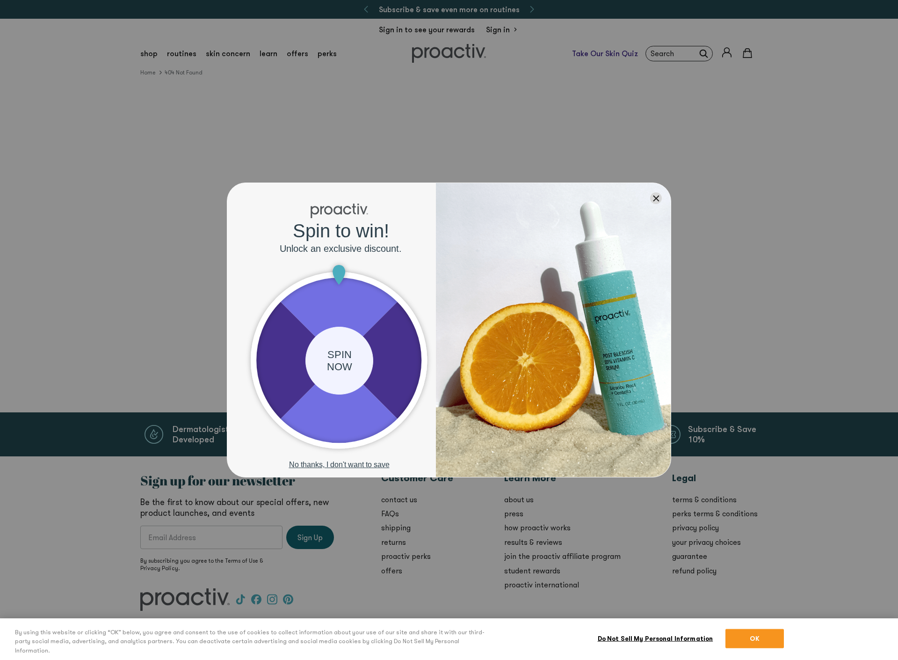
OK (755, 638)
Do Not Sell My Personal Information (655, 638)
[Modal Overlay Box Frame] (449, 330)
